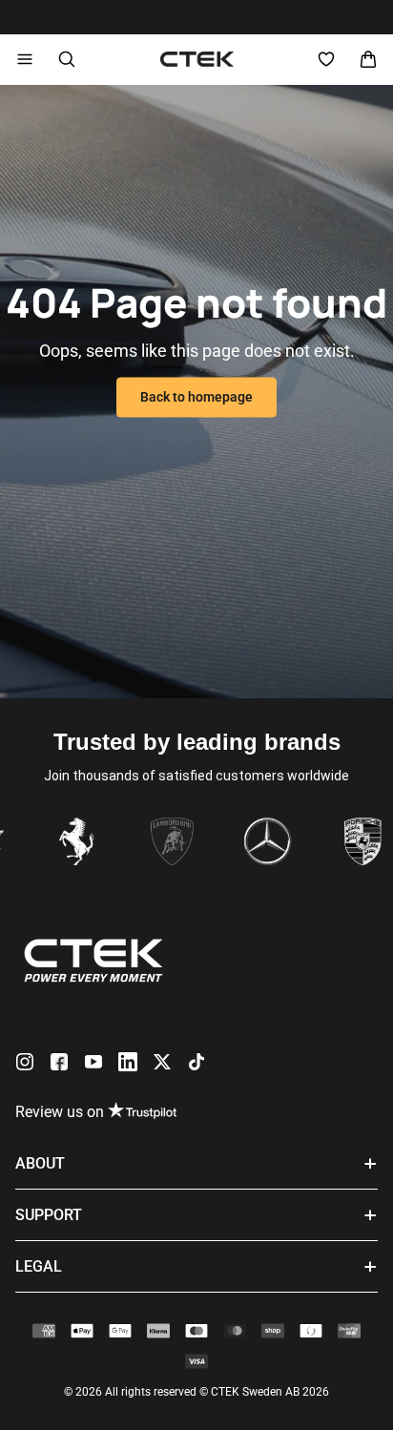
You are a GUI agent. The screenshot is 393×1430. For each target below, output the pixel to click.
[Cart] (368, 59)
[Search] (66, 59)
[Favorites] (326, 59)
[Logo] (197, 59)
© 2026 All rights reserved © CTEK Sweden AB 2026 (196, 1392)
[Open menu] (24, 59)
